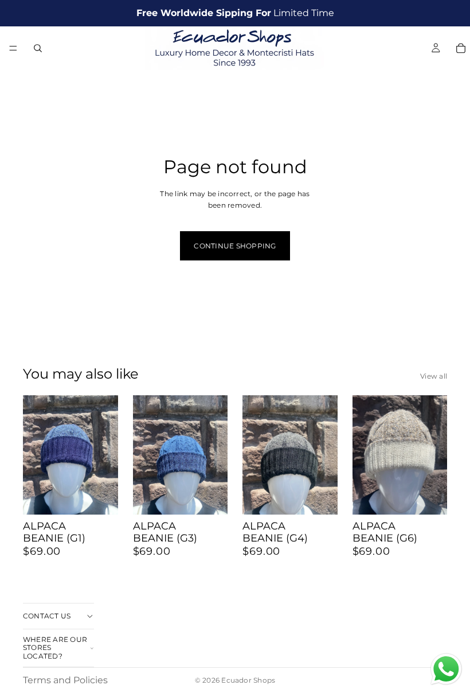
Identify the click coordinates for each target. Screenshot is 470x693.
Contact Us (46, 616)
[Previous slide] (35, 455)
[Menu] (13, 48)
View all (433, 376)
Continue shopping (235, 246)
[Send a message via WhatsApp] (446, 669)
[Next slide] (105, 455)
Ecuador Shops (248, 680)
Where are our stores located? (55, 647)
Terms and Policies (65, 680)
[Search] (37, 48)
